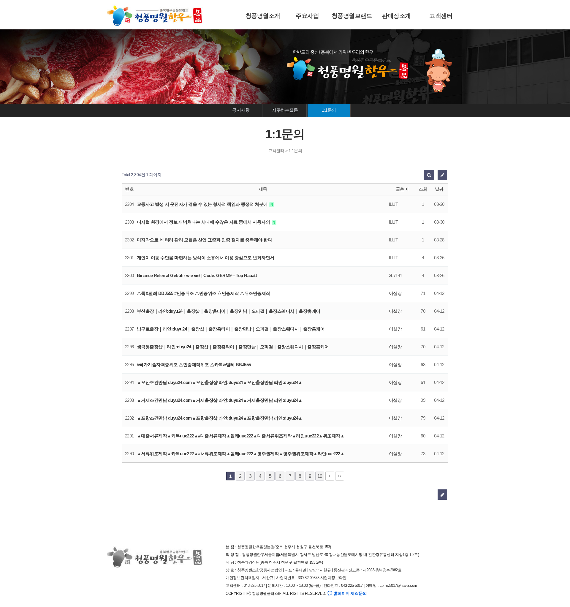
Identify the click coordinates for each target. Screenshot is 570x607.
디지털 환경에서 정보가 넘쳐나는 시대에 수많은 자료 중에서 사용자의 (204, 222)
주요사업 (307, 15)
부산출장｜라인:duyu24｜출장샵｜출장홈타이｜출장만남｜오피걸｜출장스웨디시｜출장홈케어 (228, 311)
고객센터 (440, 15)
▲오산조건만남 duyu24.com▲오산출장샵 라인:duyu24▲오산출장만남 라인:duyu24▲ (220, 382)
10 (319, 476)
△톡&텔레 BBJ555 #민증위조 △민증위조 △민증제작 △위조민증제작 (203, 293)
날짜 (439, 189)
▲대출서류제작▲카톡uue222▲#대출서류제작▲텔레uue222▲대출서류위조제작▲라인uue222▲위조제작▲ (241, 435)
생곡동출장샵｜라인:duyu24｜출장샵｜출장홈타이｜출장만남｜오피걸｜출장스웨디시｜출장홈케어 (233, 346)
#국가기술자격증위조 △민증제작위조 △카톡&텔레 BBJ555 (194, 364)
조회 (423, 189)
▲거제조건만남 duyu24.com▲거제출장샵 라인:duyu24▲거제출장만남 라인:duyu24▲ (220, 400)
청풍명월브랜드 (352, 15)
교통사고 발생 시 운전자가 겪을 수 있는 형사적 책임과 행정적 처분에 (203, 204)
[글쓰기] (442, 175)
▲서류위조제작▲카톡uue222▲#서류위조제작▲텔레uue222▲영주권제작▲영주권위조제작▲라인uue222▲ (241, 453)
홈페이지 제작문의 (349, 593)
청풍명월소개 (263, 15)
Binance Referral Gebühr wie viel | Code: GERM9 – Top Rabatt (197, 275)
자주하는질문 (285, 110)
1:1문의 (329, 110)
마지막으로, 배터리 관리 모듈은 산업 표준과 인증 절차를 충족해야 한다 (204, 239)
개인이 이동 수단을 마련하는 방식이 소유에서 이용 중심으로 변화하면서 (205, 257)
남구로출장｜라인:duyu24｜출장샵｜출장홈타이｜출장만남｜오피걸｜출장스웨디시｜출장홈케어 (231, 328)
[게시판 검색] (429, 175)
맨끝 (339, 476)
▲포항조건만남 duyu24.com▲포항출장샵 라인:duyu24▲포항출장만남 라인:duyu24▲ (220, 418)
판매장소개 (396, 15)
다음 (329, 476)
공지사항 (240, 110)
